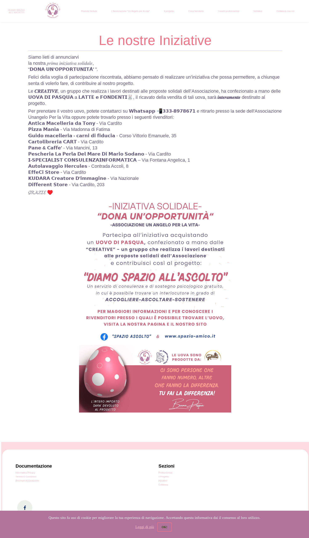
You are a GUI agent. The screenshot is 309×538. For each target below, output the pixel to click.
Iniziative (258, 11)
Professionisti (165, 472)
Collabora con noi (285, 11)
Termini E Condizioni (26, 476)
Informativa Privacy (25, 472)
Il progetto (169, 11)
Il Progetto (163, 476)
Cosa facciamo (196, 11)
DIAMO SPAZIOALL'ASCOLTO (16, 11)
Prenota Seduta (89, 11)
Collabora (163, 484)
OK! (164, 527)
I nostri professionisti (228, 11)
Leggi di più (144, 527)
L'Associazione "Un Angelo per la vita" (130, 11)
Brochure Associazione (27, 480)
